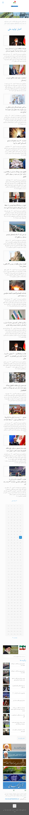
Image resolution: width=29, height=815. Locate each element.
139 (11, 583)
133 (14, 580)
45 (8, 528)
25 (8, 517)
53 (14, 534)
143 (14, 585)
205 (8, 620)
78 (14, 548)
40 (8, 526)
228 (14, 634)
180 (8, 605)
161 (20, 597)
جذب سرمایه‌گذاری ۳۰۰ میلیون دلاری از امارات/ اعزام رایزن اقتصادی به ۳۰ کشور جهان (15, 356)
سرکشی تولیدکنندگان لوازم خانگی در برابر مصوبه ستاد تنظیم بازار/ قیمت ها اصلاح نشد (15, 109)
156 (20, 594)
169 (11, 600)
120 (8, 571)
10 (8, 508)
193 (14, 614)
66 (20, 543)
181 (20, 608)
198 (14, 617)
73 (14, 546)
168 (14, 600)
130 (8, 577)
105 (8, 563)
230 (8, 634)
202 (17, 620)
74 (11, 546)
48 (14, 531)
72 (17, 546)
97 (17, 560)
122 (17, 574)
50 (8, 531)
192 (17, 614)
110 (8, 566)
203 (14, 620)
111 (20, 568)
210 (8, 623)
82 (17, 551)
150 (8, 588)
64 (11, 540)
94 (11, 557)
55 (8, 534)
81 (20, 551)
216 (20, 628)
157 (17, 594)
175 (8, 603)
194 (11, 614)
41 (20, 528)
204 (11, 620)
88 (14, 554)
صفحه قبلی (14, 500)
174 (11, 603)
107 (17, 566)
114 (11, 568)
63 (14, 540)
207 (17, 623)
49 (11, 531)
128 (14, 577)
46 (20, 531)
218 (14, 628)
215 (8, 625)
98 (14, 560)
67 (17, 543)
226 (20, 634)
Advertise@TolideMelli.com (12, 799)
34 (11, 523)
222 (17, 631)
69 (11, 543)
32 (17, 523)
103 (14, 563)
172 (17, 603)
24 (11, 517)
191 (20, 614)
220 (8, 628)
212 (17, 625)
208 (14, 623)
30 (8, 520)
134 (11, 580)
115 (8, 568)
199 (11, 617)
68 (14, 543)
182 (17, 608)
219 (11, 628)
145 (8, 585)
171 (20, 603)
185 (8, 608)
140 (8, 583)
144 (11, 585)
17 (17, 514)
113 (14, 568)
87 (17, 554)
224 (11, 631)
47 (17, 531)
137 (17, 583)
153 (14, 591)
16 (20, 514)
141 (20, 585)
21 (20, 517)
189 (11, 611)
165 (8, 597)
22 (17, 517)
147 (17, 588)
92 (17, 557)
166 (20, 600)
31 (20, 523)
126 (20, 577)
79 (11, 548)
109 (11, 566)
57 (17, 537)
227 (17, 634)
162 (17, 597)
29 (11, 520)
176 (20, 605)
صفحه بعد (15, 637)
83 (14, 551)
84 (11, 551)
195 (8, 614)
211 (20, 625)
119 (11, 571)
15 (8, 511)
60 (8, 537)
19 (11, 514)
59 (11, 537)
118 (14, 571)
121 (20, 574)
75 (8, 546)
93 (14, 557)
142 (17, 585)
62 (17, 540)
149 (11, 588)
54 (11, 534)
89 (11, 554)
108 (14, 566)
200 (8, 617)
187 (17, 611)
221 (20, 631)
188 (14, 611)
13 (14, 511)
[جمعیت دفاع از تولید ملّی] (14, 3)
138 (14, 583)
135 (8, 580)
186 (20, 611)
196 (20, 617)
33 (14, 523)
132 (17, 580)
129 (11, 577)
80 (8, 548)
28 (14, 520)
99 (11, 560)
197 (17, 617)
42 (17, 528)
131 (20, 580)
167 (17, 600)
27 (17, 520)
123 (14, 574)
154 (11, 591)
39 (11, 526)
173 (14, 603)
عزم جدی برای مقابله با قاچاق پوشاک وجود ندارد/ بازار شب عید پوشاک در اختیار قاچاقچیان (14, 388)
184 (11, 608)
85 (8, 551)
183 (14, 608)
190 (8, 611)
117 (17, 571)
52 (17, 534)
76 (20, 548)
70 (8, 543)
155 (8, 591)
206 (20, 623)
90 (8, 554)
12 (17, 511)
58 (14, 537)
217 (17, 628)
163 (14, 597)
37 (17, 526)
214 (11, 625)
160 (8, 594)
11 (20, 511)
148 (14, 588)
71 (20, 546)
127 (17, 577)
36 (20, 526)
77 (17, 548)
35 (8, 523)
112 (17, 568)
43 (14, 528)
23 (14, 517)
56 (20, 537)
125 (8, 574)
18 (14, 514)
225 (8, 631)
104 (11, 563)
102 (17, 563)
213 (14, 625)
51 (20, 534)
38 (14, 526)
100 (8, 560)
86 (20, 554)
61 (20, 540)
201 (20, 620)
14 (11, 511)
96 (20, 560)
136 (20, 583)
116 (20, 571)
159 (11, 594)
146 (20, 588)
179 (11, 605)
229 (11, 634)
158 (14, 594)
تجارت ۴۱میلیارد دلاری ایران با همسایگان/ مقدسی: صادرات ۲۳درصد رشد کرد (14, 482)
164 (11, 597)
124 (11, 574)
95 (8, 557)
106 (20, 566)
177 (17, 605)
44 (11, 528)
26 (20, 520)
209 (11, 623)
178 (14, 605)
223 (14, 631)
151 (20, 591)
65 (8, 540)
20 (8, 514)
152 (17, 591)
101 (20, 563)
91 (20, 557)
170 (8, 600)
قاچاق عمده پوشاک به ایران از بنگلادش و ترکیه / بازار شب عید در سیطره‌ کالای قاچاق (15, 174)
